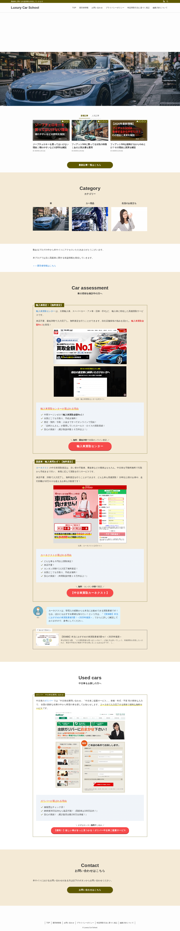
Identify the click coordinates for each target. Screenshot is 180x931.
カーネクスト (42, 468)
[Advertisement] (90, 32)
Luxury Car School (25, 7)
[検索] (167, 1)
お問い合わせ (69, 923)
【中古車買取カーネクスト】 (90, 592)
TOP (48, 923)
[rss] (164, 1)
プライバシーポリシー (85, 923)
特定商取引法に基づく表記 (107, 923)
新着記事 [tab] (84, 116)
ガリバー (49, 701)
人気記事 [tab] (95, 116)
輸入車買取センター (45, 311)
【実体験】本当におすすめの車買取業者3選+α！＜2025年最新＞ (91, 637)
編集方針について (127, 923)
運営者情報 (57, 923)
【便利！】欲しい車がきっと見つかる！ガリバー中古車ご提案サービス (90, 830)
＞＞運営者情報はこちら (44, 266)
